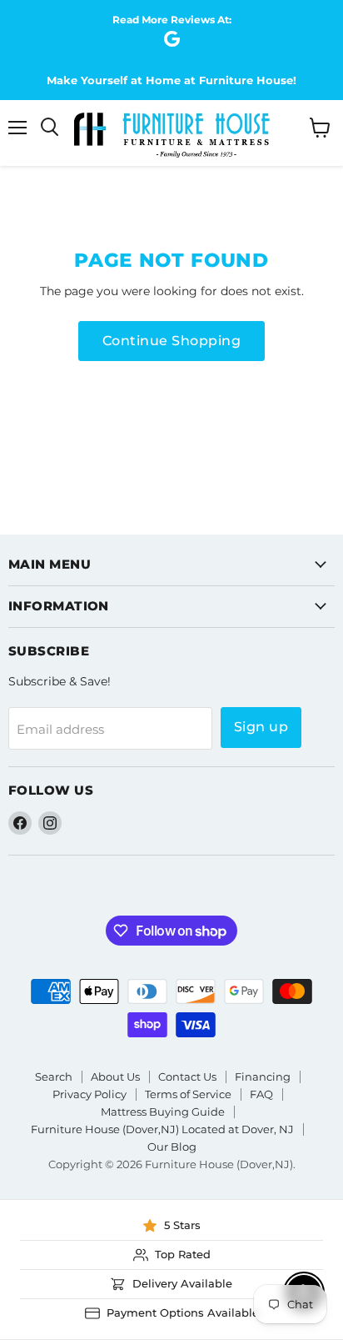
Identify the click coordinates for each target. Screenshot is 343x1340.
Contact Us (187, 1076)
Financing (263, 1076)
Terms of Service (188, 1094)
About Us (115, 1076)
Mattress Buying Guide (163, 1111)
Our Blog (171, 1146)
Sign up (261, 727)
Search (53, 1076)
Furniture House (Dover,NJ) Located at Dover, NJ (162, 1129)
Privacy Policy (89, 1094)
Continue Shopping (171, 341)
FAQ (261, 1094)
